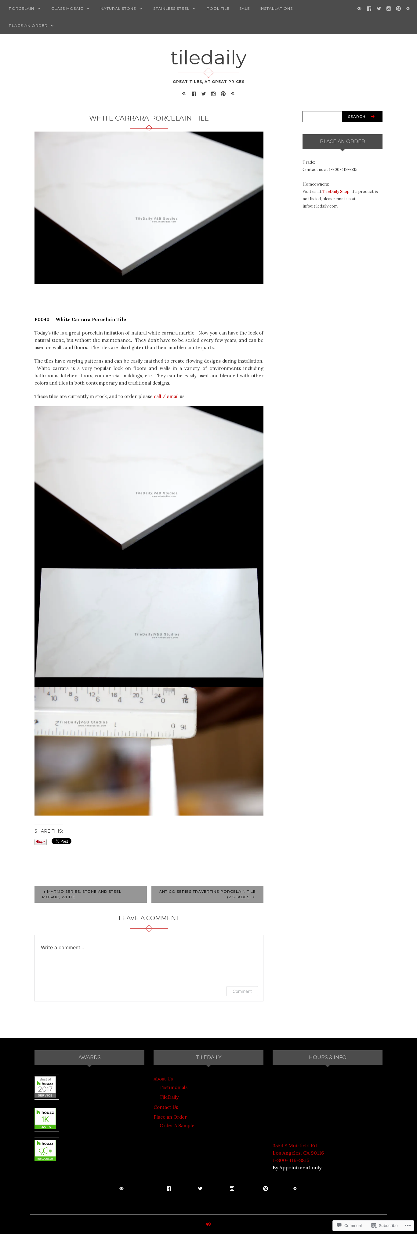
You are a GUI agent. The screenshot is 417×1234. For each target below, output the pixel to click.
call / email (166, 396)
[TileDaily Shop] (359, 8)
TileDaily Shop (336, 191)
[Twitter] (379, 8)
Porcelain (21, 8)
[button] (148, 482)
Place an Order (28, 25)
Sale (244, 8)
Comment (242, 991)
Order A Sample (177, 1125)
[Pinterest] (398, 8)
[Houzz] (408, 8)
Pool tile (218, 8)
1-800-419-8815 (291, 1160)
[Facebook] (369, 8)
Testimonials (173, 1087)
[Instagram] (388, 8)
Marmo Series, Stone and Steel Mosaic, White (81, 894)
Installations (276, 8)
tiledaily (208, 57)
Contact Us (166, 1107)
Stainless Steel (171, 8)
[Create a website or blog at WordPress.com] (208, 1224)
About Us (163, 1079)
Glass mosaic (67, 8)
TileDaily (169, 1097)
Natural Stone (118, 8)
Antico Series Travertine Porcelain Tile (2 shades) (207, 894)
